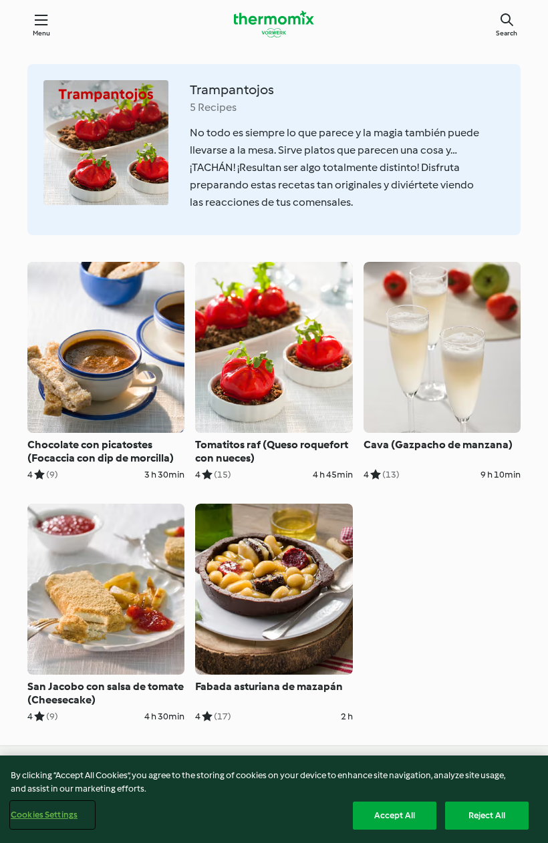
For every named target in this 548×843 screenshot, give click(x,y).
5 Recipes (213, 107)
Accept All (394, 815)
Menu (42, 33)
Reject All (486, 815)
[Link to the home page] (274, 24)
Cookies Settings (44, 815)
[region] (274, 799)
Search (506, 33)
